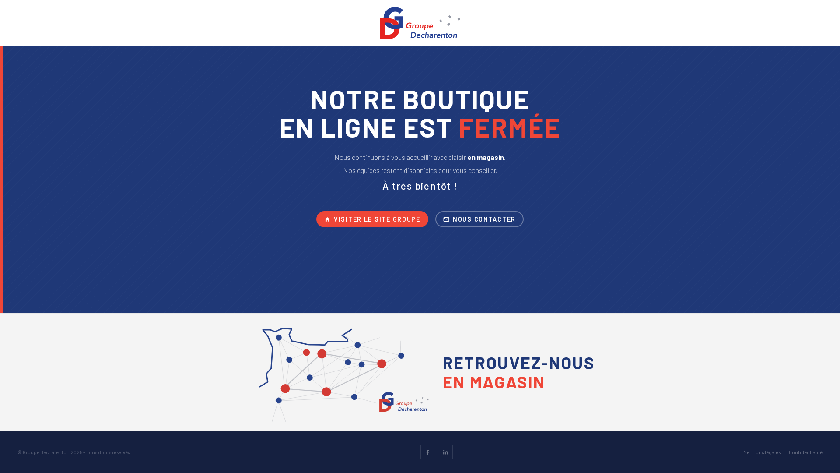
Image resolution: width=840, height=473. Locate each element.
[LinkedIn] (446, 452)
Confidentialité (805, 452)
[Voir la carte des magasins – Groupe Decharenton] (344, 379)
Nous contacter (484, 219)
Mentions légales (761, 452)
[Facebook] (427, 452)
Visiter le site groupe (377, 219)
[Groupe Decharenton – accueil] (420, 23)
